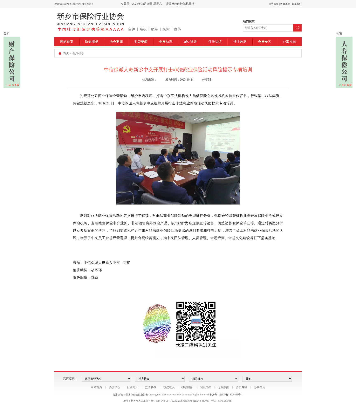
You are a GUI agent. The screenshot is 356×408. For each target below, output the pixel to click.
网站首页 (66, 41)
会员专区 (264, 41)
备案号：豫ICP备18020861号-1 (226, 394)
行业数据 (239, 41)
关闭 (6, 33)
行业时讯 (132, 387)
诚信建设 (190, 41)
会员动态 (165, 41)
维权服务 (187, 387)
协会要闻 (116, 41)
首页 (66, 53)
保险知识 (215, 41)
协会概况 (91, 41)
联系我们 (297, 3)
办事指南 (289, 41)
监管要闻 (141, 41)
